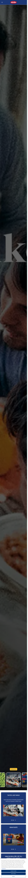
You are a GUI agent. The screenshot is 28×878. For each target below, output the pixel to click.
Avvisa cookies (13, 873)
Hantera (13, 876)
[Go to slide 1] (13, 779)
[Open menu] (2, 2)
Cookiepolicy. (4, 868)
